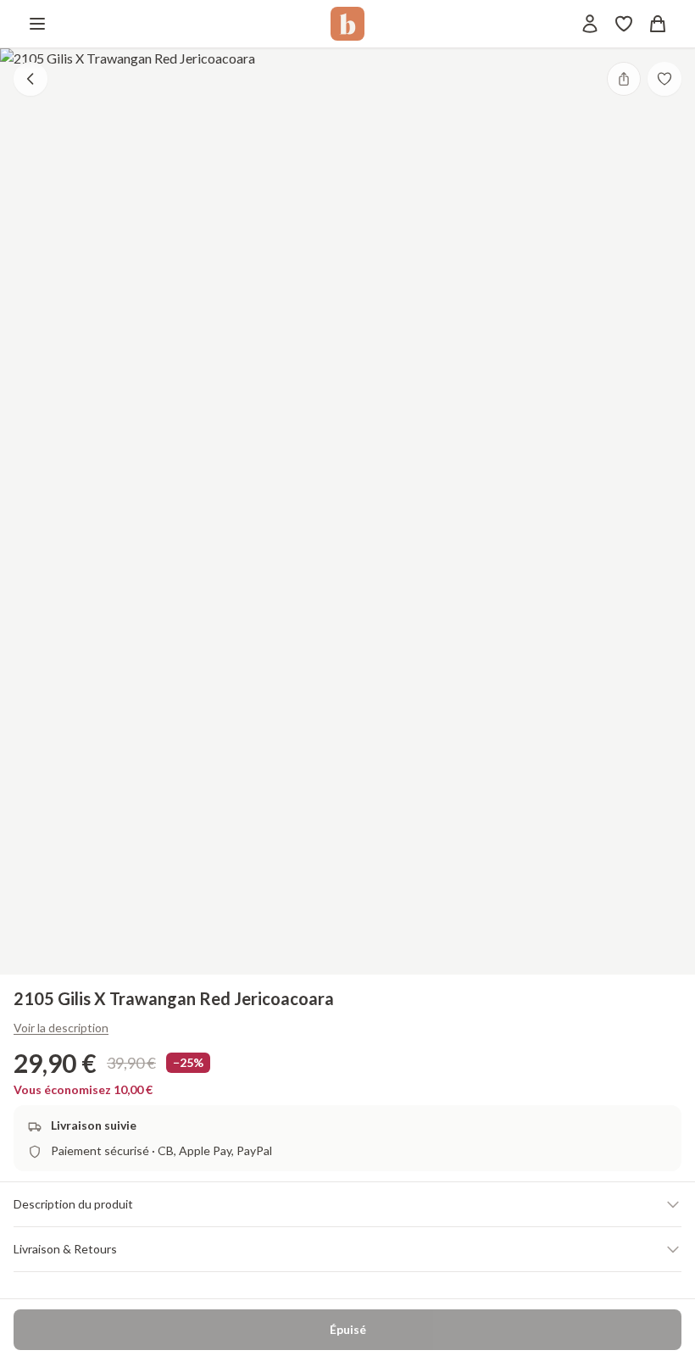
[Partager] (624, 79)
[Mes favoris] (624, 24)
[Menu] (37, 24)
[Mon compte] (590, 24)
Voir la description (61, 1027)
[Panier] (658, 24)
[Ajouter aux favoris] (664, 79)
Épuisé (348, 1329)
